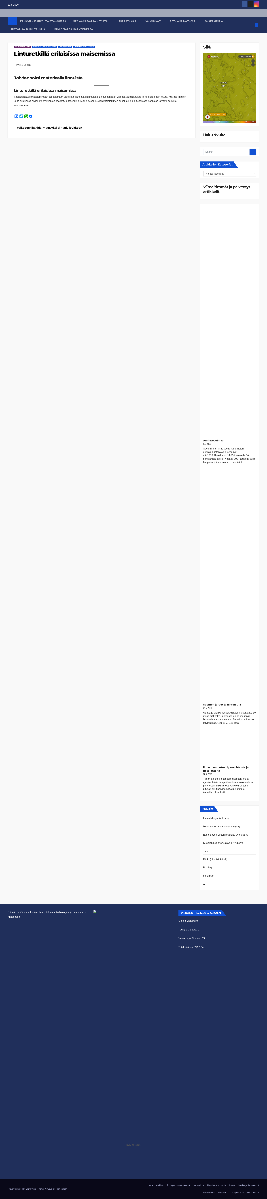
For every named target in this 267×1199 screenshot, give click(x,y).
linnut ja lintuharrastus (44, 47)
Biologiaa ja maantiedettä (74, 29)
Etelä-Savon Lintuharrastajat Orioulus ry (225, 1032)
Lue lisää (237, 462)
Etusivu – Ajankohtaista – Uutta (43, 21)
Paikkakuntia (214, 21)
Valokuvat (153, 21)
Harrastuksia (127, 21)
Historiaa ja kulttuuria (28, 29)
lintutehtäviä (65, 47)
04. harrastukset (22, 47)
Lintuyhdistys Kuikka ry (216, 1016)
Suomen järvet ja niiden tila (222, 704)
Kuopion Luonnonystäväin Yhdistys (223, 1041)
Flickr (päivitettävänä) (215, 1057)
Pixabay (207, 1065)
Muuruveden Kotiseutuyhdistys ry (221, 1024)
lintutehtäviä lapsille (84, 47)
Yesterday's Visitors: (190, 1136)
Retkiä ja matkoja (183, 21)
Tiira (205, 1049)
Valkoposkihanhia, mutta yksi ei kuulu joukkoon (49, 127)
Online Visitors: (187, 1118)
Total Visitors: (186, 1145)
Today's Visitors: (187, 1127)
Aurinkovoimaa (213, 440)
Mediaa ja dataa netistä (90, 21)
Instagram (208, 1073)
